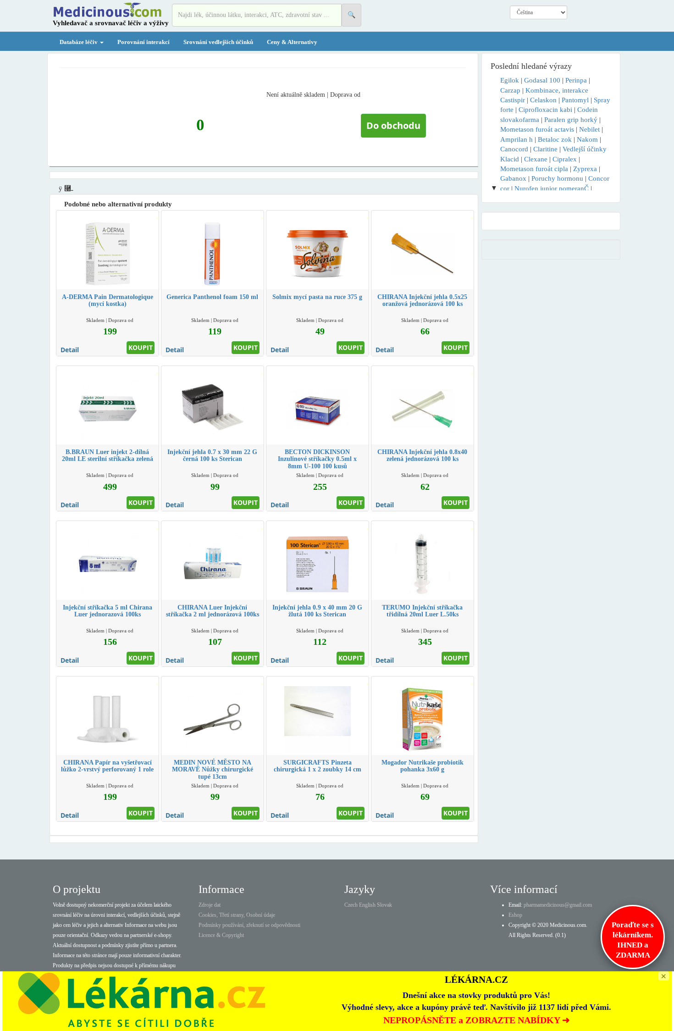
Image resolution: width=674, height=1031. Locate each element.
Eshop (515, 915)
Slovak (384, 905)
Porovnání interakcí (143, 42)
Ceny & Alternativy (292, 42)
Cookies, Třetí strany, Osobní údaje (237, 915)
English (367, 905)
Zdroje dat (210, 905)
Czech (351, 905)
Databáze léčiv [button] (79, 42)
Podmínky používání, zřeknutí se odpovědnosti (249, 925)
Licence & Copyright (221, 935)
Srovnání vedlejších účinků (218, 42)
